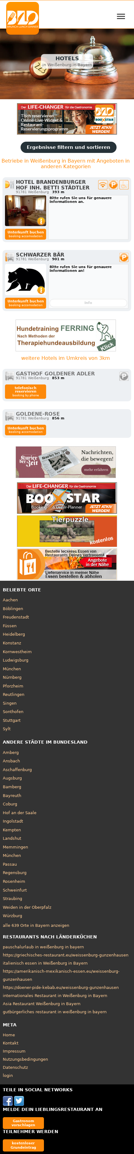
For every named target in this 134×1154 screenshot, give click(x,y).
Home (9, 1035)
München (12, 669)
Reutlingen (13, 694)
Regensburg (14, 872)
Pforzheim (13, 686)
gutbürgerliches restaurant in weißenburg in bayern (55, 1012)
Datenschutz (15, 1067)
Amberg (11, 752)
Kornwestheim (17, 651)
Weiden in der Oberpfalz (27, 907)
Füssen (10, 625)
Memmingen (15, 847)
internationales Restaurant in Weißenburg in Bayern (55, 995)
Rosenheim (14, 881)
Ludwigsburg (15, 660)
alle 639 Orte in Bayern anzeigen (36, 925)
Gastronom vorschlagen (23, 1123)
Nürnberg (12, 677)
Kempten (12, 830)
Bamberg (12, 787)
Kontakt (10, 1043)
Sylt (7, 728)
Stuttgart (12, 720)
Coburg (10, 804)
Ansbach (11, 761)
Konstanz (12, 643)
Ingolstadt (13, 821)
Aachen (10, 600)
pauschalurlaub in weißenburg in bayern (43, 947)
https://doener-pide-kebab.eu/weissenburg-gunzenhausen (61, 987)
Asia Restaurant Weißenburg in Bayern (41, 1003)
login (8, 1075)
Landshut (12, 838)
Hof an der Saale (19, 812)
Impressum (14, 1051)
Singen (10, 703)
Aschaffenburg (17, 769)
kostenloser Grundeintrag (23, 1145)
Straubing (12, 898)
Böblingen (13, 608)
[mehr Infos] (25, 210)
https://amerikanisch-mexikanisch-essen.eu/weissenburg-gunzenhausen (61, 975)
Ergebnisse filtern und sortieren (68, 147)
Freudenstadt (16, 617)
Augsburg (12, 778)
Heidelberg (14, 634)
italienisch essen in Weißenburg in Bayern (45, 963)
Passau (10, 864)
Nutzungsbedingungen (25, 1059)
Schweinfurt (15, 890)
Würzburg (12, 915)
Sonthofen (13, 711)
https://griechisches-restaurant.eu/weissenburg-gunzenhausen (65, 955)
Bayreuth (12, 795)
